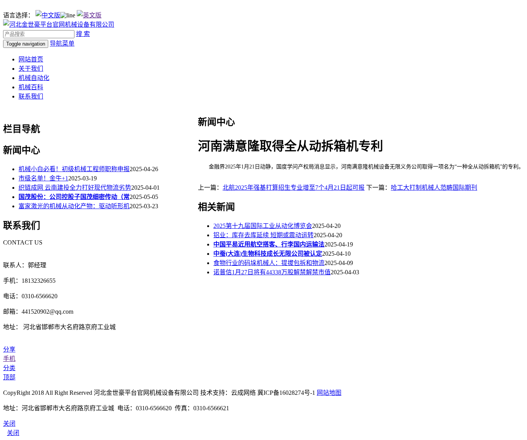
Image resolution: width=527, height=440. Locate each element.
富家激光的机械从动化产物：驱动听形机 (74, 206)
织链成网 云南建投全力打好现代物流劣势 (75, 187)
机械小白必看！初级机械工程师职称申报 (74, 169)
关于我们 (31, 68)
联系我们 (31, 96)
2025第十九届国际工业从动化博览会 (262, 226)
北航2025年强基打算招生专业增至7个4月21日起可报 (294, 187)
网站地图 (329, 392)
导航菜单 (62, 43)
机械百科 (31, 87)
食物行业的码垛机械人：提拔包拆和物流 (268, 263)
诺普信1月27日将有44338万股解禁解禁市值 (272, 272)
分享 (9, 349)
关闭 (13, 433)
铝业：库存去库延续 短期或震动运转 (263, 235)
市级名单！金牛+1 (43, 178)
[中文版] (47, 15)
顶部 (9, 377)
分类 (9, 368)
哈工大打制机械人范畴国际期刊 (434, 187)
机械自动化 (34, 78)
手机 (9, 358)
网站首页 (31, 59)
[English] (89, 15)
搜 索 (83, 34)
